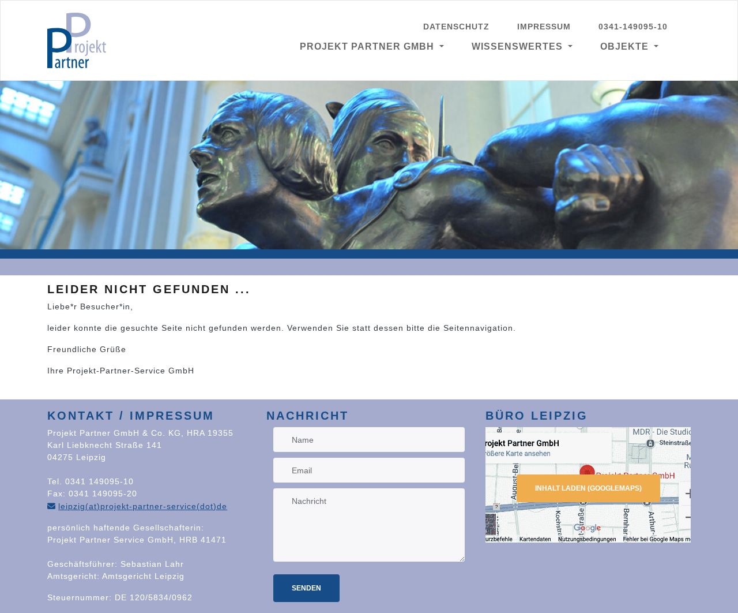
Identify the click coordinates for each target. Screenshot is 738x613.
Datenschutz (456, 26)
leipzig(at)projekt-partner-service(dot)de (142, 506)
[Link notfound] (76, 40)
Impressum (544, 26)
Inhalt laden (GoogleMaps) (588, 488)
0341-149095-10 (633, 26)
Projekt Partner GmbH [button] (368, 46)
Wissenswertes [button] (519, 46)
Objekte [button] (626, 46)
